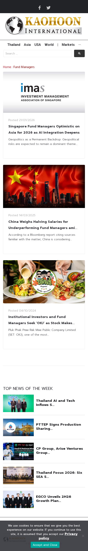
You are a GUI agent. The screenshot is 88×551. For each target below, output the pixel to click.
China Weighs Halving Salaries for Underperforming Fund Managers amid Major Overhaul (42, 228)
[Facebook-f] (39, 8)
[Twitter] (48, 8)
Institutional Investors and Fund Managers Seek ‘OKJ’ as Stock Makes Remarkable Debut (40, 323)
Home (7, 67)
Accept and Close (45, 545)
